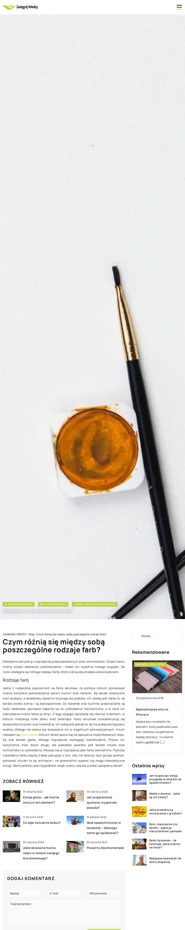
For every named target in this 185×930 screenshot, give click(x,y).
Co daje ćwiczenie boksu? (42, 823)
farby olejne (29, 735)
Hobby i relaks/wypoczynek (95, 604)
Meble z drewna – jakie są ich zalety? (164, 795)
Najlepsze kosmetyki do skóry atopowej (165, 860)
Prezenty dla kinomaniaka (105, 848)
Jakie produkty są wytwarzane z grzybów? (165, 811)
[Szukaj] (136, 636)
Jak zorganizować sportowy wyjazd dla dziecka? (102, 802)
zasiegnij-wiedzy (20, 604)
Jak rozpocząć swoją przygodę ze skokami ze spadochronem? (165, 779)
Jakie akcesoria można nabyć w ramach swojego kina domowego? (41, 853)
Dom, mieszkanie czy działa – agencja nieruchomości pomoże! (165, 827)
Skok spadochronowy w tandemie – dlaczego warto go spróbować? (104, 828)
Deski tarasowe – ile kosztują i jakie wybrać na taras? (164, 844)
